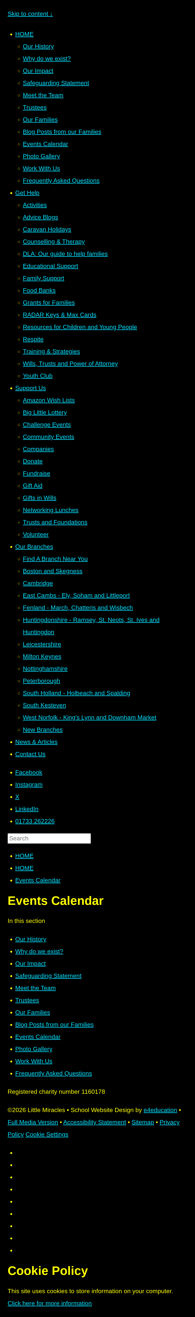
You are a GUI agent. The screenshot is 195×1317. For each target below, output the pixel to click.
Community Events (48, 436)
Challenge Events (47, 424)
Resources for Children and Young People (80, 327)
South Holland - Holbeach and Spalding (76, 693)
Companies (38, 449)
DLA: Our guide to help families (65, 253)
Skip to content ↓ (30, 13)
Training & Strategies (51, 351)
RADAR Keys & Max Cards (59, 314)
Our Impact (38, 70)
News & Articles (36, 741)
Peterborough (41, 680)
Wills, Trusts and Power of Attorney (70, 363)
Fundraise (36, 473)
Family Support (43, 278)
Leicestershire (42, 644)
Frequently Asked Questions (61, 180)
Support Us (30, 388)
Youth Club (38, 375)
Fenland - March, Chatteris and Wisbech (78, 607)
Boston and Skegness (52, 571)
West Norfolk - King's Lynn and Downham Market (89, 717)
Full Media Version (33, 1122)
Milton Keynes (42, 656)
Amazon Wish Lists (49, 400)
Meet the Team (43, 95)
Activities (35, 205)
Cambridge (38, 583)
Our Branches (34, 546)
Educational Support (50, 266)
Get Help (27, 192)
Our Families (40, 119)
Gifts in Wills (39, 497)
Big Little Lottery (45, 412)
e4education (160, 1110)
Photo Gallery (41, 156)
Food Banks (39, 290)
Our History (38, 46)
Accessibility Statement (94, 1122)
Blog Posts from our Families (62, 131)
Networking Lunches (50, 510)
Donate (33, 461)
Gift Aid (32, 485)
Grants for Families (49, 302)
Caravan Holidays (47, 229)
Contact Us (30, 754)
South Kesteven (44, 705)
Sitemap (143, 1122)
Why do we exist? (47, 58)
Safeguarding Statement (56, 83)
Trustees (35, 107)
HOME (24, 34)
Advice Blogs (40, 217)
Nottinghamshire (45, 668)
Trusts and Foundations (55, 522)
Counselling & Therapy (54, 241)
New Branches (43, 729)
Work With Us (41, 168)
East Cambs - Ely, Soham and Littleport (76, 595)
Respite (33, 339)
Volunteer (36, 534)
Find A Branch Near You (55, 558)
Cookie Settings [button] (47, 1134)
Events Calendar (45, 144)
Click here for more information (50, 1303)
